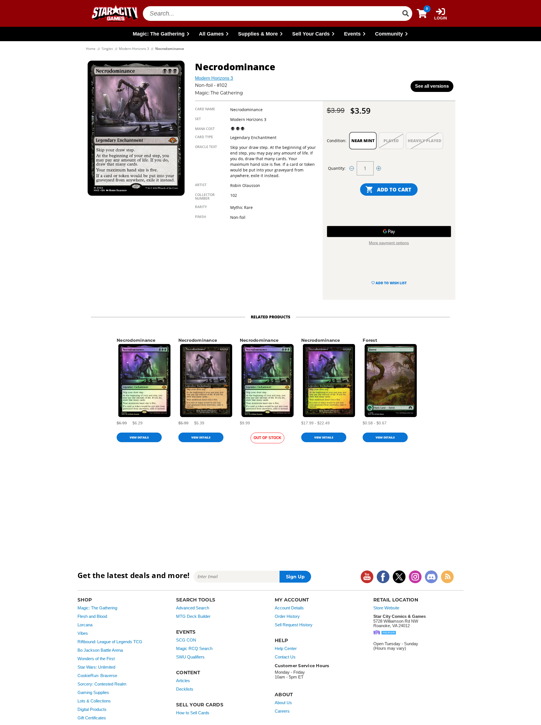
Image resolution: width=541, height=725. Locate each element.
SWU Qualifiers (190, 657)
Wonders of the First (96, 658)
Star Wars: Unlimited (96, 667)
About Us (283, 702)
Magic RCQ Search (194, 648)
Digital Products (92, 709)
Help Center (286, 648)
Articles (183, 680)
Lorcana (84, 625)
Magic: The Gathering (97, 608)
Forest (370, 340)
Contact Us (285, 657)
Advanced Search (192, 608)
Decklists (184, 689)
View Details (139, 437)
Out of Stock (267, 438)
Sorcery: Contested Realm (102, 684)
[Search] (405, 13)
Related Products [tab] (270, 316)
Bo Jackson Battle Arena (100, 650)
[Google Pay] (389, 231)
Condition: (336, 140)
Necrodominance (136, 340)
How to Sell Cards (192, 713)
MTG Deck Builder (193, 616)
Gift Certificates (91, 718)
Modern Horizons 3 (214, 78)
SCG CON (186, 640)
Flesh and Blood (92, 616)
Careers (282, 711)
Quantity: (336, 168)
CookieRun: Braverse (97, 675)
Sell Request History (293, 625)
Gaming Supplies (93, 692)
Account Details (289, 608)
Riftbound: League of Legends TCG (109, 642)
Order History (287, 616)
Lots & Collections (94, 701)
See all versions (432, 86)
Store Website (386, 608)
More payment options (389, 243)
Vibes (82, 633)
